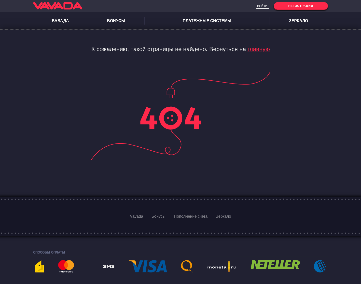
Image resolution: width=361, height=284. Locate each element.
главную (259, 49)
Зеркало (298, 21)
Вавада (60, 21)
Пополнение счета (191, 216)
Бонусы (116, 21)
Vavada (136, 216)
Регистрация (300, 6)
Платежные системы (207, 21)
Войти (262, 6)
